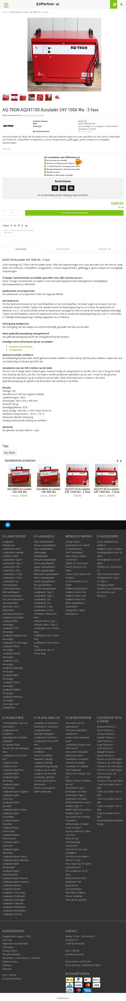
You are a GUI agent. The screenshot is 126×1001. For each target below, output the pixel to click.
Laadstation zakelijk (12, 552)
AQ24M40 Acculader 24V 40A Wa (19, 490)
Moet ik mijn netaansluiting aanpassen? (72, 842)
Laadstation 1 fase (12, 574)
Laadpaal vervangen (13, 617)
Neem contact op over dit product (19, 230)
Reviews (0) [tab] (105, 249)
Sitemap (6, 965)
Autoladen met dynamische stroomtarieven (73, 885)
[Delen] (11, 225)
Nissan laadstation (12, 595)
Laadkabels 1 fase (43, 606)
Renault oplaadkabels (45, 559)
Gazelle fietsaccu (106, 737)
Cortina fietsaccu (106, 733)
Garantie (6, 968)
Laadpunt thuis (10, 762)
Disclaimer (8, 947)
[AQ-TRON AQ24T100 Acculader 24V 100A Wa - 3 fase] (64, 55)
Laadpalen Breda (11, 888)
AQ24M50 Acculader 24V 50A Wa (77, 490)
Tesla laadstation (11, 588)
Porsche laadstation (13, 599)
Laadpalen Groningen (13, 899)
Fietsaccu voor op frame (110, 780)
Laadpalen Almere (12, 885)
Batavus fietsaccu (106, 726)
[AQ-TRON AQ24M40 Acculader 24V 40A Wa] (19, 475)
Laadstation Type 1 (12, 559)
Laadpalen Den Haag (13, 892)
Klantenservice (10, 961)
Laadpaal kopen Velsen (14, 809)
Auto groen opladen (76, 899)
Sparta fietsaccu (105, 755)
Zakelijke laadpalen (44, 733)
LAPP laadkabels (74, 552)
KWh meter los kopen (108, 574)
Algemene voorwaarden (15, 943)
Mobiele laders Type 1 (45, 621)
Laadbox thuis (9, 766)
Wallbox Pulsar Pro (75, 599)
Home (5, 12)
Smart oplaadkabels (44, 581)
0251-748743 (9, 975)
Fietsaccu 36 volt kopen (109, 766)
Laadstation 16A (11, 566)
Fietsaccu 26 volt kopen (109, 762)
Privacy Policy (9, 950)
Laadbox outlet (10, 556)
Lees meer (6, 149)
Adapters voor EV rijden (109, 548)
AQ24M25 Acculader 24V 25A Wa (48, 490)
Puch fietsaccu (104, 748)
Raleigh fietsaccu (106, 751)
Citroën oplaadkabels (45, 588)
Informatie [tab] (21, 249)
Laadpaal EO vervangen (15, 642)
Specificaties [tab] (63, 249)
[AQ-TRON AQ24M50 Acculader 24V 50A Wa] (77, 475)
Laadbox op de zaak (44, 769)
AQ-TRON (9, 452)
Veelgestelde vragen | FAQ (16, 936)
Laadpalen (7, 541)
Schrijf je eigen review (34, 115)
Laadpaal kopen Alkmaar (15, 860)
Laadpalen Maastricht (13, 907)
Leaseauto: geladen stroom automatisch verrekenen (45, 781)
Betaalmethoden (11, 954)
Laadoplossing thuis (13, 769)
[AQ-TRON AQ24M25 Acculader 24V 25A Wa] (48, 475)
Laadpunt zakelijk (43, 762)
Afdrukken (8, 232)
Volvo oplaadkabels (44, 577)
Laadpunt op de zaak (45, 773)
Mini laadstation (10, 592)
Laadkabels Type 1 (44, 592)
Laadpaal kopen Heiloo (14, 856)
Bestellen (19, 503)
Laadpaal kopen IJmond (15, 878)
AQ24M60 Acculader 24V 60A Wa (106, 490)
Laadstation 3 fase (12, 577)
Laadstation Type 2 (12, 563)
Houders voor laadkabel (109, 588)
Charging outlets (105, 584)
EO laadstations (73, 548)
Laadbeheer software (45, 737)
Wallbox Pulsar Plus (75, 592)
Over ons (7, 939)
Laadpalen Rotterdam (14, 910)
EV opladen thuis (11, 744)
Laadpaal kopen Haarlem (15, 881)
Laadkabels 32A (42, 602)
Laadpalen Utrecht (12, 914)
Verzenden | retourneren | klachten (21, 958)
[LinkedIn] (7, 524)
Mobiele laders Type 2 (45, 624)
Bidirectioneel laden (75, 878)
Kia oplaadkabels (43, 584)
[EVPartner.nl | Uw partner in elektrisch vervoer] (47, 4)
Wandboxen (8, 545)
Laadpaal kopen (10, 773)
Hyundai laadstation (12, 613)
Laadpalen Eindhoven (13, 896)
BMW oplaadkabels (44, 570)
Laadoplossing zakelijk (46, 766)
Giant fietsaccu (105, 741)
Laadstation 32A (11, 570)
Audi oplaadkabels (43, 548)
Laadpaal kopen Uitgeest (15, 791)
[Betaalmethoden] (69, 979)
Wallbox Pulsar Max (75, 595)
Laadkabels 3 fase (43, 610)
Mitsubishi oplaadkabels (46, 574)
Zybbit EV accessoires (76, 563)
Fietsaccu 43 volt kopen (109, 769)
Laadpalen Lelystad (12, 903)
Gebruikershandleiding (20, 346)
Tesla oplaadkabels (44, 563)
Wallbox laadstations (76, 588)
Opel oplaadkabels (43, 541)
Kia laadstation (10, 602)
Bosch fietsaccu (105, 730)
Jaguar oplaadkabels (44, 566)
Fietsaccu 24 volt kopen (109, 759)
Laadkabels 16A (42, 599)
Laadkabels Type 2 (44, 595)
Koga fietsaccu (105, 744)
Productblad (15, 349)
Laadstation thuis (11, 548)
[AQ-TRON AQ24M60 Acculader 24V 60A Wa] (106, 475)
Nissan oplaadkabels (45, 545)
